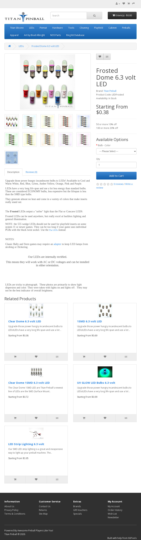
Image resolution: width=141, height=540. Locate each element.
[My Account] (118, 3)
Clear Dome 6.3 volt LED (24, 321)
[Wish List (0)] (123, 3)
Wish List (112, 513)
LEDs (31, 27)
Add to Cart (116, 175)
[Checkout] (133, 3)
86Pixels (132, 538)
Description (13, 172)
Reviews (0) (31, 172)
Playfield (98, 27)
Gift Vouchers (80, 510)
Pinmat (43, 27)
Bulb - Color (104, 145)
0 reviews (118, 184)
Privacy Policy (11, 510)
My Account (114, 506)
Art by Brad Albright (34, 35)
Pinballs (126, 27)
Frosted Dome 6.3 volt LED (45, 46)
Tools (71, 27)
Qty (98, 159)
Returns (43, 510)
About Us (9, 506)
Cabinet (113, 27)
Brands (77, 506)
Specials (77, 513)
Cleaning (84, 27)
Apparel (14, 35)
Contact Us (44, 506)
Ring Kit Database (75, 35)
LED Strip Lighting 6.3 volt (26, 444)
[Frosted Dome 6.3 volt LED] (47, 82)
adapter (57, 244)
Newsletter (113, 517)
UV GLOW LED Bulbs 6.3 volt (96, 382)
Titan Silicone (17, 27)
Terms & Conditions (14, 513)
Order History (115, 510)
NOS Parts (55, 35)
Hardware (57, 27)
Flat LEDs (53, 230)
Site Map (43, 513)
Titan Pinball (110, 91)
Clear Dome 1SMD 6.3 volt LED (29, 382)
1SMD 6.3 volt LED (89, 321)
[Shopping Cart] (128, 3)
